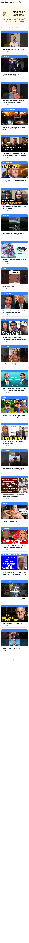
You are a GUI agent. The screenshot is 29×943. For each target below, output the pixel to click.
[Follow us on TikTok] (16, 2)
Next (23, 659)
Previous (7, 659)
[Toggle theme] (23, 2)
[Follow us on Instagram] (13, 2)
